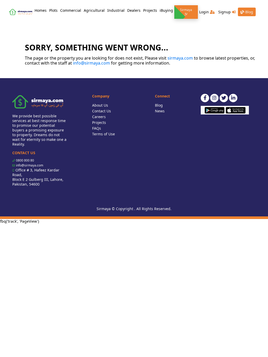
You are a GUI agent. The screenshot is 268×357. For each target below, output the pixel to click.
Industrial (116, 10)
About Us (100, 105)
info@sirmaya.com (91, 63)
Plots (53, 10)
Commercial (70, 10)
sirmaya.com (180, 58)
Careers (99, 116)
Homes (41, 10)
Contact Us (101, 110)
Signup (225, 11)
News (160, 110)
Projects (150, 10)
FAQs (96, 128)
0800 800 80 (25, 160)
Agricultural (94, 10)
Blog (248, 11)
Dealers (134, 10)
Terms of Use (103, 133)
